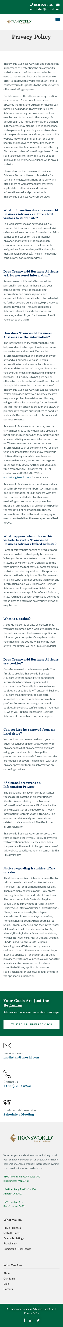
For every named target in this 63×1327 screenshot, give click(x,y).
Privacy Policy (31, 1313)
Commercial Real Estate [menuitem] (17, 1248)
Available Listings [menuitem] (14, 1238)
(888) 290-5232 (43, 4)
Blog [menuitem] (6, 1283)
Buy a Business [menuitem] (12, 1227)
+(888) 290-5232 (17, 1086)
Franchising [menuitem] (10, 1243)
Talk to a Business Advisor (31, 1024)
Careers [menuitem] (8, 1289)
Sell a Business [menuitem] (12, 1233)
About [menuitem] (7, 1273)
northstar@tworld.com (45, 9)
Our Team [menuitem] (9, 1278)
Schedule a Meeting (19, 1114)
